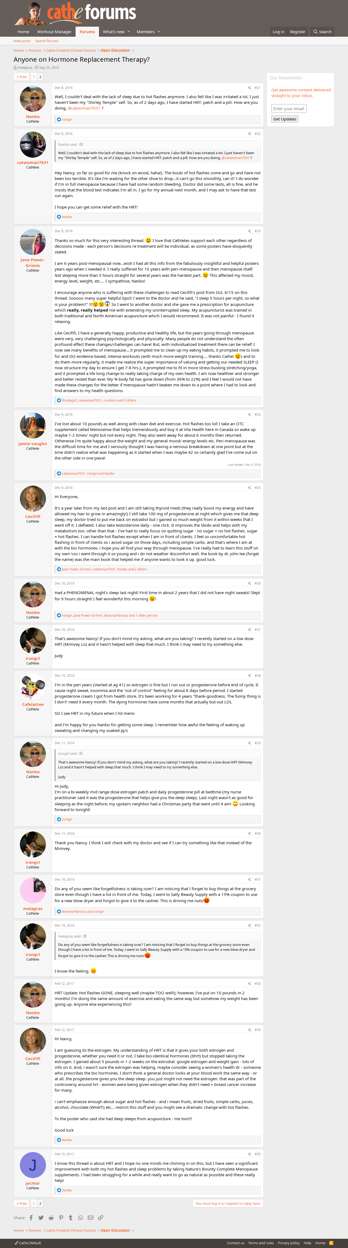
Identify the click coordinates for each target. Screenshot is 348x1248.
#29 (258, 743)
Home (23, 31)
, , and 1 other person (110, 615)
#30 (258, 833)
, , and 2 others (99, 400)
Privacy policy (289, 1242)
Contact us (235, 1242)
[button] (129, 32)
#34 (258, 1029)
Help (307, 1242)
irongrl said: (67, 753)
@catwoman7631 (84, 108)
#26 (258, 583)
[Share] (249, 88)
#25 (258, 487)
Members (146, 31)
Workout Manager (54, 31)
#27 (258, 629)
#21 (258, 87)
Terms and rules (261, 1242)
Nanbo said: (67, 144)
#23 (258, 231)
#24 (258, 414)
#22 (258, 133)
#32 (258, 925)
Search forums (46, 40)
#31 (258, 879)
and (83, 911)
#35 (258, 1154)
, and (88, 473)
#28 (258, 675)
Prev (23, 76)
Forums (87, 31)
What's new (114, 31)
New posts (22, 40)
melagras (24, 67)
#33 (258, 983)
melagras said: (69, 936)
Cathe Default (29, 1242)
